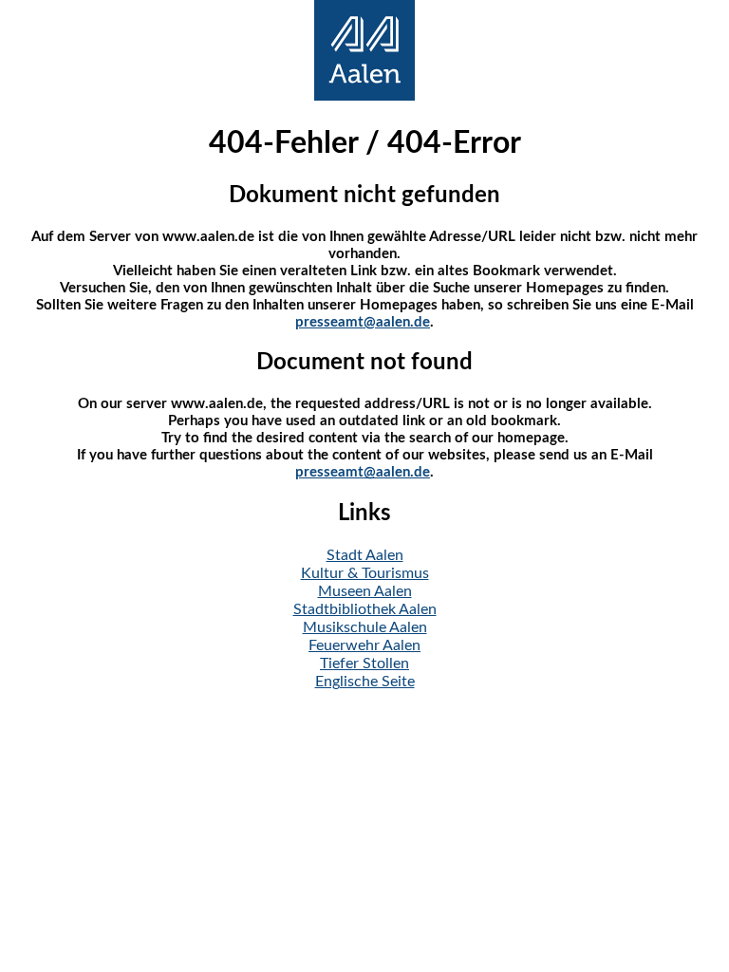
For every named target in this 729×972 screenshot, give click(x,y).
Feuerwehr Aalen (364, 645)
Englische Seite (365, 681)
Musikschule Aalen (365, 627)
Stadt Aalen (365, 555)
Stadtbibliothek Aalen (365, 609)
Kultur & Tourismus (365, 573)
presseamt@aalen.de (362, 322)
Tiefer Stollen (364, 663)
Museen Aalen (365, 591)
